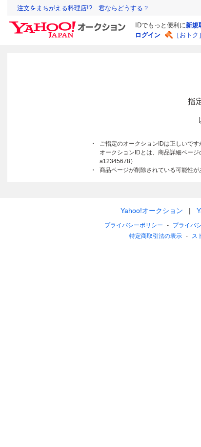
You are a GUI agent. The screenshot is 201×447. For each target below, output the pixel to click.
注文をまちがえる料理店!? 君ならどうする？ (83, 8)
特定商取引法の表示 (155, 236)
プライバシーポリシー (133, 225)
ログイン (148, 35)
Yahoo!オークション (152, 210)
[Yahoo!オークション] (68, 24)
